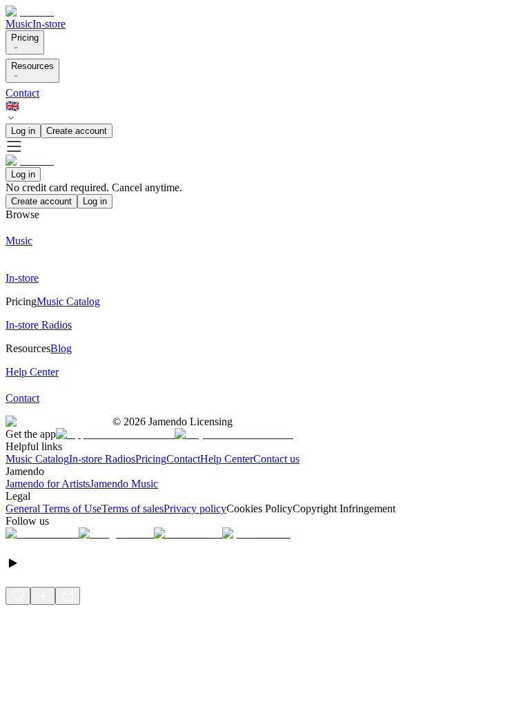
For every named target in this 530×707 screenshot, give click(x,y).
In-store (49, 24)
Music (19, 24)
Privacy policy (195, 508)
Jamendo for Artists (48, 484)
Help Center (226, 459)
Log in (23, 131)
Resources (32, 66)
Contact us (276, 459)
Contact (22, 93)
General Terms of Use (53, 508)
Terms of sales (132, 508)
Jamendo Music (124, 484)
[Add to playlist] (42, 596)
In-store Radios (102, 459)
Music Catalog (37, 459)
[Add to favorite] (18, 596)
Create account (76, 131)
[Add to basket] (67, 596)
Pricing (25, 37)
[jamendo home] (30, 11)
